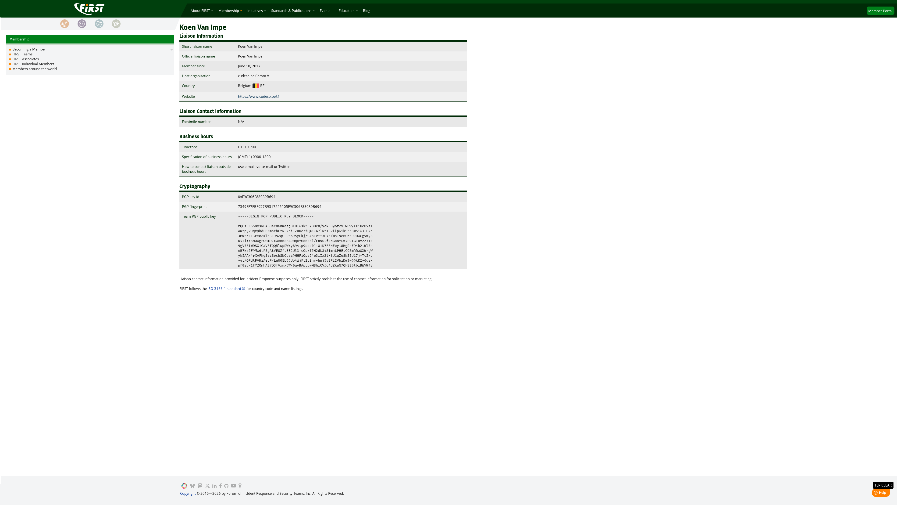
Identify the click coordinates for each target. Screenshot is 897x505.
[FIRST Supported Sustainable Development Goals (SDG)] (184, 486)
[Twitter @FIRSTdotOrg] (207, 486)
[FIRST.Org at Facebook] (220, 486)
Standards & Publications (291, 10)
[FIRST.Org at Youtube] (233, 486)
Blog (366, 10)
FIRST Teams (22, 54)
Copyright (188, 493)
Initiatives (255, 10)
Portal (880, 10)
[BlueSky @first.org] (192, 486)
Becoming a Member (29, 49)
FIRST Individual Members (33, 63)
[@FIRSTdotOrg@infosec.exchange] (200, 486)
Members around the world (34, 68)
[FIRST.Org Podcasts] (240, 486)
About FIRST (200, 10)
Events (325, 10)
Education (347, 10)
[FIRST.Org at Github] (226, 486)
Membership (228, 10)
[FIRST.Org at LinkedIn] (214, 486)
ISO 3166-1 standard (224, 288)
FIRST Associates (25, 59)
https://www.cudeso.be (257, 96)
